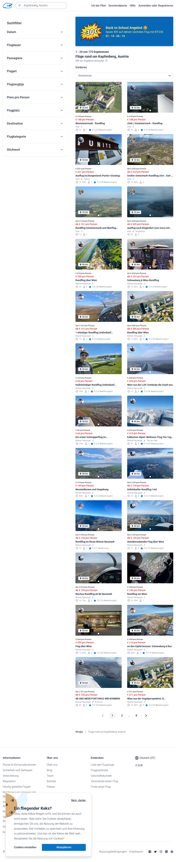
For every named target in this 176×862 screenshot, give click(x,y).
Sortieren (81, 67)
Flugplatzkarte (99, 770)
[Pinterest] (171, 851)
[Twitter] (155, 851)
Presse (51, 786)
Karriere (51, 781)
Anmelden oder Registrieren (155, 5)
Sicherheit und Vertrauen (17, 770)
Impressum (136, 851)
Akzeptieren (63, 847)
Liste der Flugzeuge (102, 764)
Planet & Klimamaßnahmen (19, 764)
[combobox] (41, 5)
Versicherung (11, 775)
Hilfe (133, 5)
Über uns (52, 764)
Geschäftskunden (101, 775)
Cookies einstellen (25, 847)
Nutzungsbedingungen (113, 851)
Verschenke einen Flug (104, 781)
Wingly (79, 731)
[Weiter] (146, 715)
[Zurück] (102, 715)
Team (50, 775)
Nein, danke (78, 800)
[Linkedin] (166, 851)
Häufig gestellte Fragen (17, 786)
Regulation (9, 781)
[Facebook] (149, 851)
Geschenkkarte (117, 5)
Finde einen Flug (101, 786)
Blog (49, 770)
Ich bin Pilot (98, 5)
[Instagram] (161, 851)
